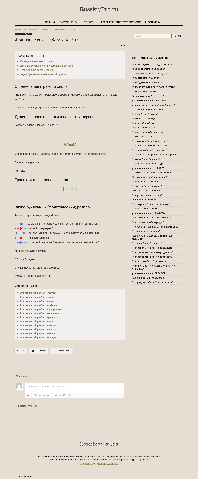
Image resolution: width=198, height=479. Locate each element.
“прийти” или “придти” (145, 78)
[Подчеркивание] (36, 395)
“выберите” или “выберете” (148, 69)
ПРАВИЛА (89, 22)
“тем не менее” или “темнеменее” (152, 172)
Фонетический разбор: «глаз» (37, 301)
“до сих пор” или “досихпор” (148, 277)
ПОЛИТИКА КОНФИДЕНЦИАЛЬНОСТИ (99, 463)
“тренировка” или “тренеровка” (150, 204)
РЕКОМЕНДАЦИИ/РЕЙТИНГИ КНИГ (121, 22)
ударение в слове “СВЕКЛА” (148, 168)
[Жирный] (28, 395)
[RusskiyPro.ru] (99, 9)
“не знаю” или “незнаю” (146, 231)
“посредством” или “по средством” (152, 282)
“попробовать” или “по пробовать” (152, 256)
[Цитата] (52, 395)
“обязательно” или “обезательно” (152, 217)
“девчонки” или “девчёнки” (148, 96)
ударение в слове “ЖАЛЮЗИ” (149, 213)
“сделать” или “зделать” (146, 123)
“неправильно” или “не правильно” (152, 247)
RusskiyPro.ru (20, 29)
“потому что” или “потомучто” (150, 109)
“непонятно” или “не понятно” (150, 145)
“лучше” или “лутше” (144, 199)
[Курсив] (32, 395)
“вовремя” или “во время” (147, 195)
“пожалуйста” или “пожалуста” (150, 73)
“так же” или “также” (144, 91)
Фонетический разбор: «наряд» (38, 337)
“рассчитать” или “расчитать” (149, 261)
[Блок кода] (56, 395)
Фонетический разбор (38, 29)
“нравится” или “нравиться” (148, 132)
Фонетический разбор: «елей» (37, 297)
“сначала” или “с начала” (146, 190)
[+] (68, 395)
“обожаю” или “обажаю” (146, 181)
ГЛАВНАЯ (50, 22)
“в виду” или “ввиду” (144, 118)
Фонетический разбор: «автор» (38, 293)
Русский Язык (68, 22)
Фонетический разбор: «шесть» (38, 325)
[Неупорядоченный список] (48, 395)
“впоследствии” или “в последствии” (153, 87)
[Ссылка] (60, 395)
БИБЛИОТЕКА (153, 22)
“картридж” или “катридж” (148, 222)
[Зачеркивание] (40, 395)
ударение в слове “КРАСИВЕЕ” (149, 100)
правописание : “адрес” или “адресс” (153, 105)
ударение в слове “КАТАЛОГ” (149, 273)
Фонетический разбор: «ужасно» (39, 317)
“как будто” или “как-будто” (148, 82)
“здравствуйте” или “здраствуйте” (152, 64)
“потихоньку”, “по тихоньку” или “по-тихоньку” (154, 267)
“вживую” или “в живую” (146, 159)
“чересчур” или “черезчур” (148, 163)
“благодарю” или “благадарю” (149, 177)
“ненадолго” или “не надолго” (149, 150)
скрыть (39, 55)
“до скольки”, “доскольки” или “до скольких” (152, 237)
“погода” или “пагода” (145, 114)
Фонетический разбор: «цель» (37, 321)
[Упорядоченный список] (44, 395)
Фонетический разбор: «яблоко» (39, 333)
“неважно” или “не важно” (147, 243)
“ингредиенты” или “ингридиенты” (152, 252)
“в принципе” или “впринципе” (150, 141)
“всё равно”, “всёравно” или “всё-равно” (155, 154)
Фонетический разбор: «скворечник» (41, 309)
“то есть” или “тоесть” (145, 208)
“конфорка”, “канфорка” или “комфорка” (155, 226)
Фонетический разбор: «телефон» (39, 313)
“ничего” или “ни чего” (145, 127)
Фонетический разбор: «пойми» (38, 305)
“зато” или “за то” (142, 136)
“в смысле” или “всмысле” (147, 186)
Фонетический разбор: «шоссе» (38, 329)
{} (64, 395)
